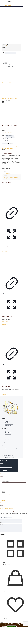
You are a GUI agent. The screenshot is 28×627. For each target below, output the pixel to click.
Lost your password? (6, 494)
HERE (17, 1)
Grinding (4, 137)
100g (4, 173)
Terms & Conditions (9, 424)
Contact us (7, 421)
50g (9, 173)
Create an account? (4, 500)
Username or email (6, 481)
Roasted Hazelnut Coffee (7, 316)
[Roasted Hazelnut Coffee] (11, 264)
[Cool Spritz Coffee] (11, 334)
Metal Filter (16, 177)
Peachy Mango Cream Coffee (8, 246)
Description (5, 152)
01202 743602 (5, 440)
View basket (11, 508)
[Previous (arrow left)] (0, 622)
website (11, 148)
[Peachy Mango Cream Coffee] (11, 194)
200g (7, 173)
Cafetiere (7, 177)
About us (7, 422)
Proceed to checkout (4, 508)
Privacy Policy (8, 425)
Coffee (6, 63)
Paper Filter (5, 179)
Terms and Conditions (9, 457)
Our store (7, 4)
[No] (16, 626)
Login (3, 491)
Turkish (9, 179)
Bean (4, 177)
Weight (3, 135)
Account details (8, 432)
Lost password (8, 434)
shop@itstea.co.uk (5, 442)
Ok (8, 626)
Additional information (7, 153)
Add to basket (10, 143)
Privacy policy (13, 626)
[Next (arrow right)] (2, 622)
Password (4, 486)
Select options (5, 254)
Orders (6, 431)
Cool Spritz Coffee (6, 386)
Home (6, 62)
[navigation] (14, 505)
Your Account (8, 5)
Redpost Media (10, 455)
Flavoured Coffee (8, 64)
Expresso (11, 177)
